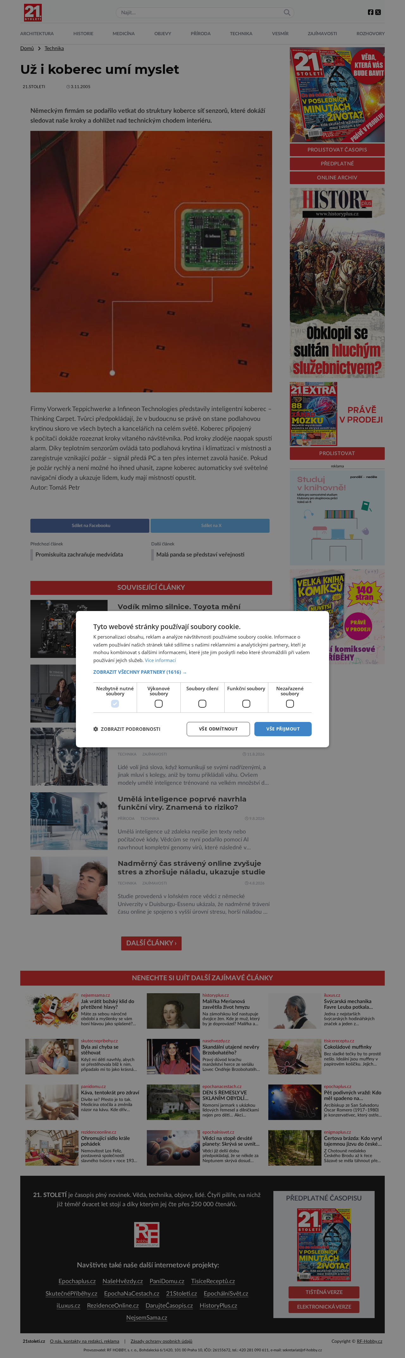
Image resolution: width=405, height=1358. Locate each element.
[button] (202, 672)
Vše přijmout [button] (283, 729)
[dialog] (202, 679)
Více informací (160, 660)
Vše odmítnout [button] (218, 729)
